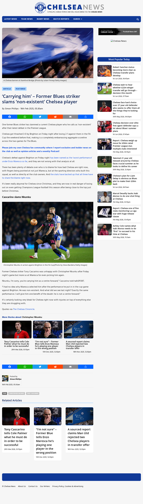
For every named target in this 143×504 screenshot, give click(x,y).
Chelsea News (10, 486)
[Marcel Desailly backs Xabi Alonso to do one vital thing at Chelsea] (104, 198)
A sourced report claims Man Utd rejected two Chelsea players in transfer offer (78, 345)
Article (7, 89)
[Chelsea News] (119, 43)
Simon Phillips (12, 109)
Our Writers (45, 486)
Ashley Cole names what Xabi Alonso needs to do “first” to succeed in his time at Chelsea (124, 229)
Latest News (10, 19)
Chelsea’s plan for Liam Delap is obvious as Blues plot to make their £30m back (125, 179)
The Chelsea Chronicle (23, 309)
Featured (20, 89)
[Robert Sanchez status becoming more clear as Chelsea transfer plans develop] (104, 73)
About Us (22, 486)
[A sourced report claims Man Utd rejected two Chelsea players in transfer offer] (78, 329)
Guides (76, 19)
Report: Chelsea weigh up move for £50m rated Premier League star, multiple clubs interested (125, 144)
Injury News (43, 19)
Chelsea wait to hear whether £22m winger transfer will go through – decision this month (125, 88)
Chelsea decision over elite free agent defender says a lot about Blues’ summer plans (125, 126)
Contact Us (33, 486)
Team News (27, 19)
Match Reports (61, 19)
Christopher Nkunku (16, 393)
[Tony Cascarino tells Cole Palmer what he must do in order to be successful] (17, 329)
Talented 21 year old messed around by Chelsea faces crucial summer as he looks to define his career (126, 162)
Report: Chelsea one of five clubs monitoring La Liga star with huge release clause (126, 212)
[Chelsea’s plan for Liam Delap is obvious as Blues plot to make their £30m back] (104, 182)
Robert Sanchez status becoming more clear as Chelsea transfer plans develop (124, 71)
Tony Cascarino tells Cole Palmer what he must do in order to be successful (16, 344)
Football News (128, 31)
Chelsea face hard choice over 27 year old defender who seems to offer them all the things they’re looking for (126, 108)
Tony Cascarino (32, 393)
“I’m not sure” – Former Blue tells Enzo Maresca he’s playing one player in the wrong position (47, 345)
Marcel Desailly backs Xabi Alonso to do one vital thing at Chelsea (126, 196)
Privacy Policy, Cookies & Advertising (67, 486)
